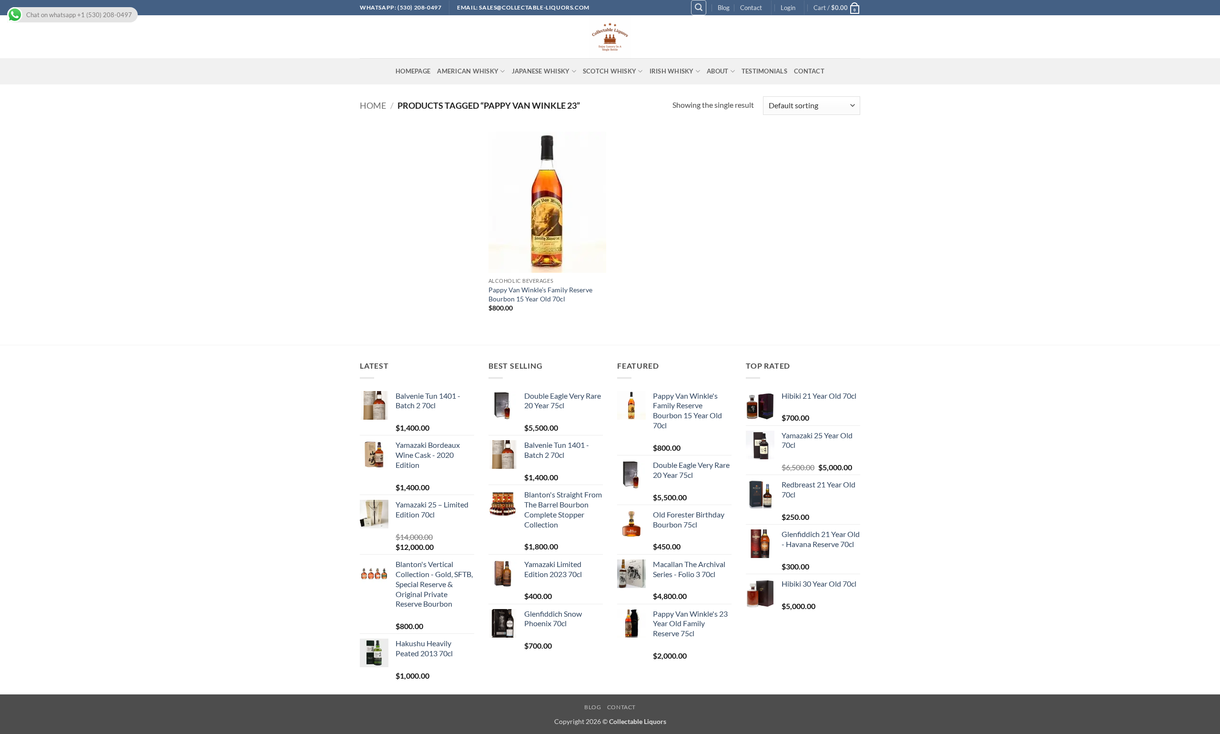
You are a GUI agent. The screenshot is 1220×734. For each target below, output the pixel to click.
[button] (698, 7)
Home (373, 105)
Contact (751, 7)
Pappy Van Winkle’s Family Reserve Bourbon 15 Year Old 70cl (540, 294)
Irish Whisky (672, 71)
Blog (724, 7)
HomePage (413, 71)
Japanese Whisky (541, 71)
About (717, 71)
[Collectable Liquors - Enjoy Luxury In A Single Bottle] (610, 36)
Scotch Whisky (609, 71)
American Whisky (467, 71)
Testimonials (764, 71)
